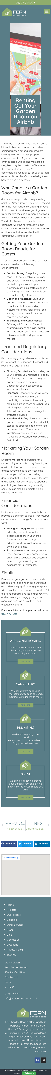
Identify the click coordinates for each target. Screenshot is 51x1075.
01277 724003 (9, 613)
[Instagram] (43, 1060)
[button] (47, 11)
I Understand (29, 1073)
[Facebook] (37, 1060)
